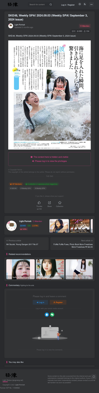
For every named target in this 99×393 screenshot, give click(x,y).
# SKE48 (13, 188)
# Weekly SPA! (26, 188)
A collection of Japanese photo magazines (42, 184)
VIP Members (17, 184)
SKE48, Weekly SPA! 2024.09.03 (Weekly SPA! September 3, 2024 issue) (48, 17)
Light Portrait (19, 24)
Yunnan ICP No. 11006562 (10, 388)
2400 (24, 225)
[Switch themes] (93, 376)
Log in (63, 4)
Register (71, 4)
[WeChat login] (52, 315)
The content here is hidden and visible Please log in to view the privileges (50, 158)
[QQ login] (47, 315)
